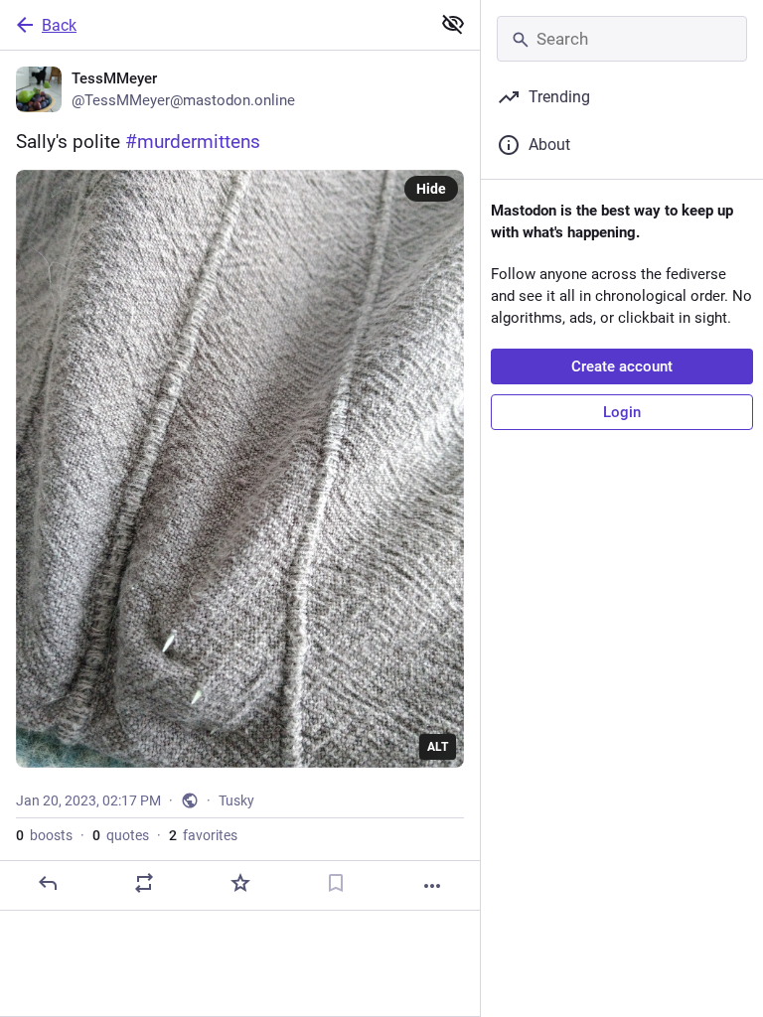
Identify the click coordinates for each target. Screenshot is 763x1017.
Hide (431, 189)
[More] (432, 886)
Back (59, 25)
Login (622, 412)
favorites (203, 835)
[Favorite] (240, 883)
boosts (44, 835)
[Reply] (48, 883)
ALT (437, 747)
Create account (622, 366)
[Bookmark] (336, 883)
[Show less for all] (453, 24)
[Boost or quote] (144, 883)
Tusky (236, 800)
